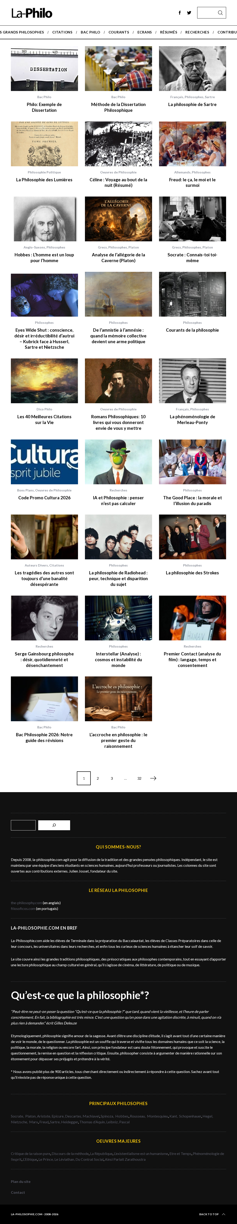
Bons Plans (25, 490)
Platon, (31, 1116)
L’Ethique (30, 1159)
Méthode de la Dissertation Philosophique (118, 107)
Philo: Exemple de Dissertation (44, 107)
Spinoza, (108, 1116)
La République (101, 1153)
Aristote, (44, 1116)
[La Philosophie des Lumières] (44, 143)
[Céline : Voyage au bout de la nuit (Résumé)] (118, 143)
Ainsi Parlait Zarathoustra (125, 1159)
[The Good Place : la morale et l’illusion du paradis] (192, 461)
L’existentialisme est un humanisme (141, 1153)
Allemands (182, 172)
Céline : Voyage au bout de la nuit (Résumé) (118, 182)
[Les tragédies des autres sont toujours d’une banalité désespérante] (44, 537)
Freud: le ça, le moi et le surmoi (192, 182)
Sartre (210, 97)
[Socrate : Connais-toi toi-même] (192, 219)
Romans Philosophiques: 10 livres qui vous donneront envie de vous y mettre (118, 422)
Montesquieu (157, 1116)
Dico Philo (44, 409)
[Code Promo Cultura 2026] (44, 461)
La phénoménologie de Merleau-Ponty (192, 419)
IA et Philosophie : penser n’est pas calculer (118, 500)
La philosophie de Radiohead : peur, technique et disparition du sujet (118, 578)
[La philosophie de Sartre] (192, 68)
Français (176, 97)
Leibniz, (112, 1122)
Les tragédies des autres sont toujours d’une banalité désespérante (44, 578)
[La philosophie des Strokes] (192, 537)
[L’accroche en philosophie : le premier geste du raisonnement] (118, 698)
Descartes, (74, 1116)
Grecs (102, 247)
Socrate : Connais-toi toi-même (192, 257)
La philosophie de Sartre (192, 104)
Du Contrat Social (89, 1159)
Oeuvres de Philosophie (118, 172)
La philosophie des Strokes (192, 572)
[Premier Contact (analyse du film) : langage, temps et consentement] (192, 618)
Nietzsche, (19, 1122)
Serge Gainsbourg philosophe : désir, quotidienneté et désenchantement (44, 659)
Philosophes (194, 97)
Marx (33, 1122)
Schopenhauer (190, 1116)
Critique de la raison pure (30, 1153)
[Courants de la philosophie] (192, 294)
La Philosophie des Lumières (44, 179)
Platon (133, 247)
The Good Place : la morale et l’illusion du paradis (192, 500)
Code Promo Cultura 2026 (44, 497)
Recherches (118, 490)
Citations (56, 565)
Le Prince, (46, 1159)
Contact (18, 1192)
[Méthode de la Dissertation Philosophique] (118, 68)
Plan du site (21, 1181)
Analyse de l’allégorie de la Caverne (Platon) (118, 257)
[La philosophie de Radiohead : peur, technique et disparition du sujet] (118, 537)
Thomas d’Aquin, (92, 1122)
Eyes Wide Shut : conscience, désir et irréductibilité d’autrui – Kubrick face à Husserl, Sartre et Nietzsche (44, 338)
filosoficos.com (23, 908)
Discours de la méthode (70, 1153)
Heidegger (69, 1122)
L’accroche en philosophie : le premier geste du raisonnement (118, 740)
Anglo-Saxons (34, 247)
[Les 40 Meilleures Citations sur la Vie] (44, 380)
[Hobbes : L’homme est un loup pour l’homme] (44, 219)
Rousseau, (138, 1116)
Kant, (173, 1116)
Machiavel (91, 1116)
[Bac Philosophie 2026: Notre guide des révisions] (44, 698)
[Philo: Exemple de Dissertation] (44, 68)
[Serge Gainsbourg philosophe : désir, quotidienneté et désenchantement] (44, 618)
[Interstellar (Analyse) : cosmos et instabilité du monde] (118, 618)
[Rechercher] (54, 825)
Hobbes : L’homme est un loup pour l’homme (44, 257)
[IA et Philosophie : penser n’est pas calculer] (118, 461)
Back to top (209, 1214)
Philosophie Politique (44, 172)
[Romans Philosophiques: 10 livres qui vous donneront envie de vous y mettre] (118, 380)
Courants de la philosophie (192, 330)
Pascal (124, 1122)
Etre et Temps (180, 1153)
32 (139, 778)
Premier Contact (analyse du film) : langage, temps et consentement (192, 659)
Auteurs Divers (36, 565)
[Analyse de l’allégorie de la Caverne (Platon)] (118, 219)
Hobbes (121, 1116)
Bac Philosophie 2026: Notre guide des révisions (44, 737)
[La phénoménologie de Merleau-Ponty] (192, 380)
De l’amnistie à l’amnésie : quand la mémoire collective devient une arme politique (118, 335)
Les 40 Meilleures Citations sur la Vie (44, 419)
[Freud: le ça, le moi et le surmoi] (192, 143)
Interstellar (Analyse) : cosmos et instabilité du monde (118, 659)
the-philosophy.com (26, 902)
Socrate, (18, 1116)
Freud (44, 1122)
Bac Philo (44, 97)
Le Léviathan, (64, 1159)
